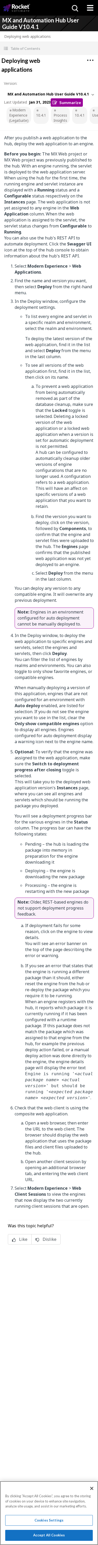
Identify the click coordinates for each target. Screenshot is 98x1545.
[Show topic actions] (90, 60)
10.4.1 (41, 115)
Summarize (70, 102)
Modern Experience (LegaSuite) (18, 115)
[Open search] (74, 8)
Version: (10, 83)
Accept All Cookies (49, 1535)
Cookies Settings (49, 1520)
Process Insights (60, 118)
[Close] (91, 1488)
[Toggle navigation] (90, 8)
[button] (49, 48)
